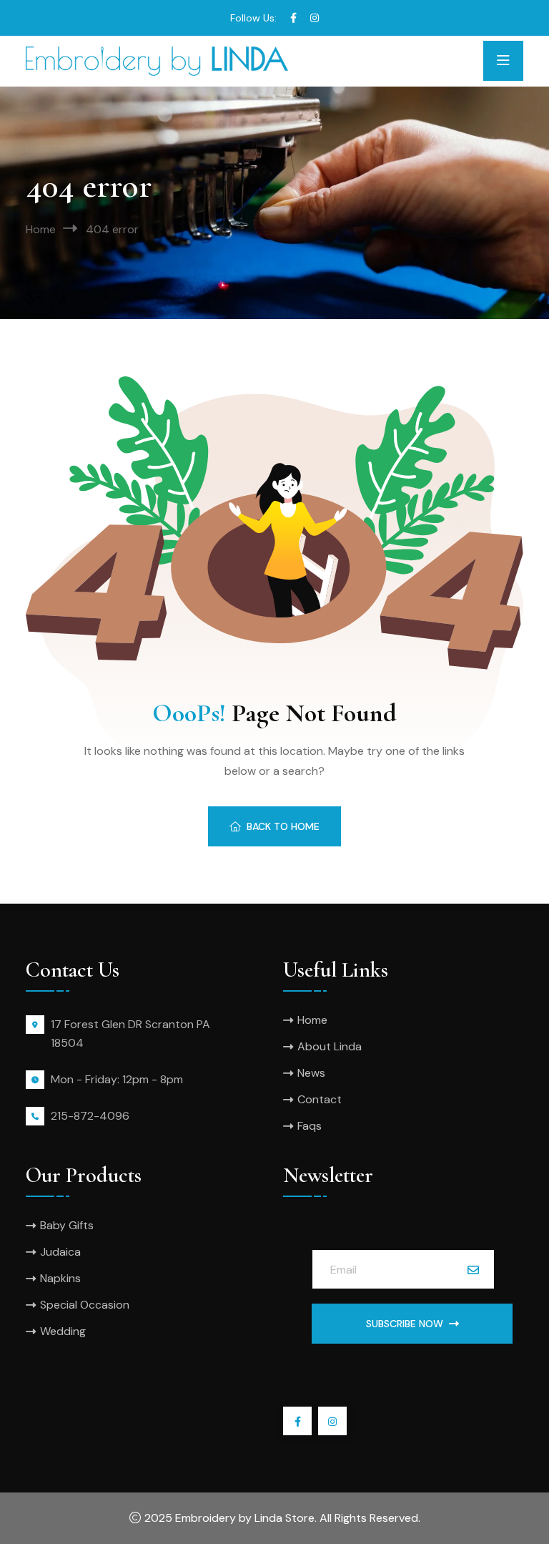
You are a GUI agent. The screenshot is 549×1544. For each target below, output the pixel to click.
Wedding (63, 1331)
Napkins (60, 1278)
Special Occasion (84, 1304)
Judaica (60, 1251)
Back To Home (283, 826)
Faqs (309, 1125)
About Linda (329, 1046)
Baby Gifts (67, 1225)
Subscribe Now (404, 1323)
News (311, 1072)
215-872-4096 (90, 1115)
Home (41, 229)
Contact (319, 1099)
